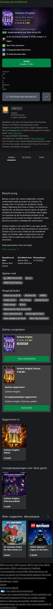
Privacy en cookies (29, 597)
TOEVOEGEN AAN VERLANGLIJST (23, 96)
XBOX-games (21, 564)
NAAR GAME (26, 407)
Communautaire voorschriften (14, 571)
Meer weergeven (9, 249)
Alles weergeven (31, 516)
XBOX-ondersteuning (21, 568)
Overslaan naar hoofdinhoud (13, 1)
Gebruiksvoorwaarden (18, 600)
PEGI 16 (15, 108)
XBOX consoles (7, 564)
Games (3, 584)
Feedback (36, 568)
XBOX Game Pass (35, 564)
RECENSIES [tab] (26, 157)
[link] (14, 442)
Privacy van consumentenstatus (15, 594)
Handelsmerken (37, 600)
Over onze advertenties (37, 604)
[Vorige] (42, 517)
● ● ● (46, 96)
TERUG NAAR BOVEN (26, 358)
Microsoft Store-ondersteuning (22, 577)
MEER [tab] (41, 157)
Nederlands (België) (9, 587)
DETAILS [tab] (11, 157)
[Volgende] (48, 517)
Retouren (42, 577)
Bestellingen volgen (9, 581)
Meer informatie (15, 133)
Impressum (15, 597)
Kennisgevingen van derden (13, 604)
